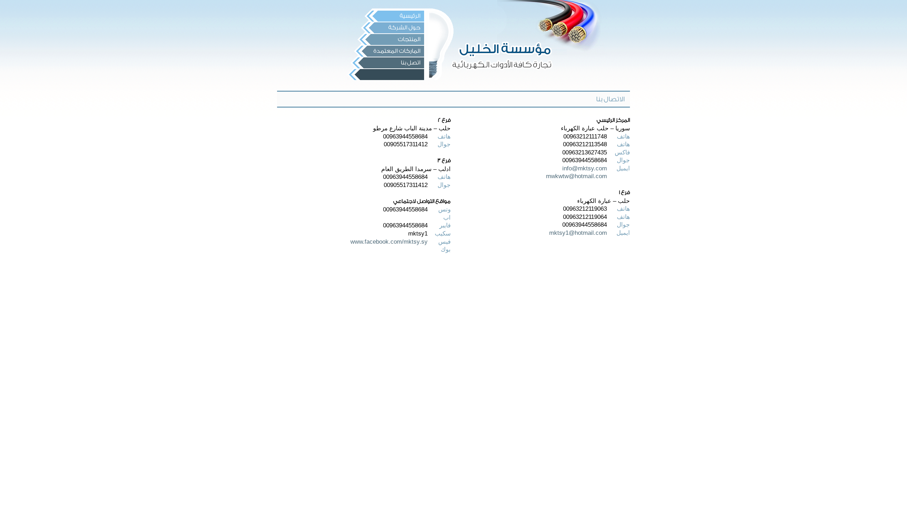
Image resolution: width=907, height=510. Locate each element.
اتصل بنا (411, 63)
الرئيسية (410, 16)
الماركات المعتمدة (397, 51)
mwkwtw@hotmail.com (576, 176)
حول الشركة (404, 27)
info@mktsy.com (584, 168)
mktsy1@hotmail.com (578, 232)
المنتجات (409, 39)
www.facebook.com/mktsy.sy (389, 241)
